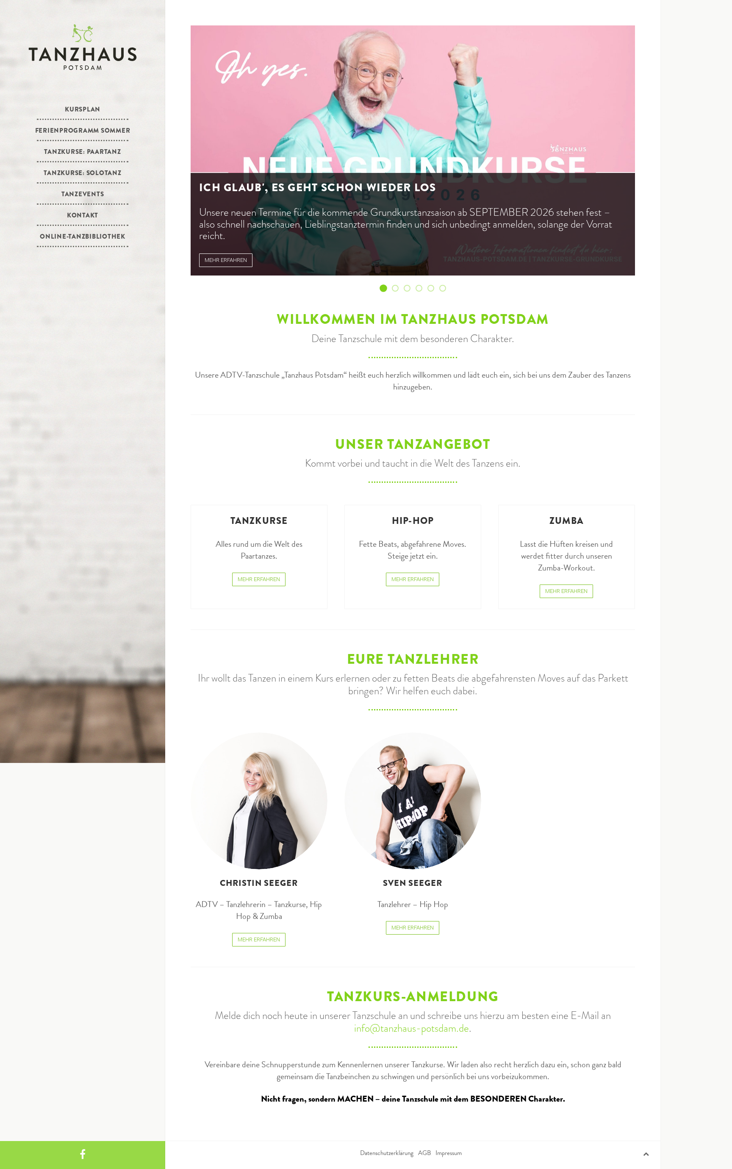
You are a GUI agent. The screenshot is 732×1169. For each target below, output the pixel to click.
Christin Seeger (259, 883)
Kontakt (82, 215)
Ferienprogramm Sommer (82, 130)
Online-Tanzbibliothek (82, 236)
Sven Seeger (412, 883)
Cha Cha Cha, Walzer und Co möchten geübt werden (445, 288)
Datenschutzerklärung (386, 1153)
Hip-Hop (413, 521)
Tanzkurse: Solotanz (82, 173)
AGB (424, 1153)
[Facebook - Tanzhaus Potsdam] (82, 1155)
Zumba (566, 521)
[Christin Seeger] (259, 800)
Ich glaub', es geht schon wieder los (386, 288)
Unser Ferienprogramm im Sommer (398, 288)
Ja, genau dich (433, 288)
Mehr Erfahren (259, 579)
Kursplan (82, 109)
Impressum (448, 1153)
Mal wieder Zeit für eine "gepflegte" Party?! (421, 288)
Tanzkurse (259, 521)
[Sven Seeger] (412, 800)
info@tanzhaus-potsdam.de (411, 1028)
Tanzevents (82, 194)
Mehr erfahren (226, 260)
